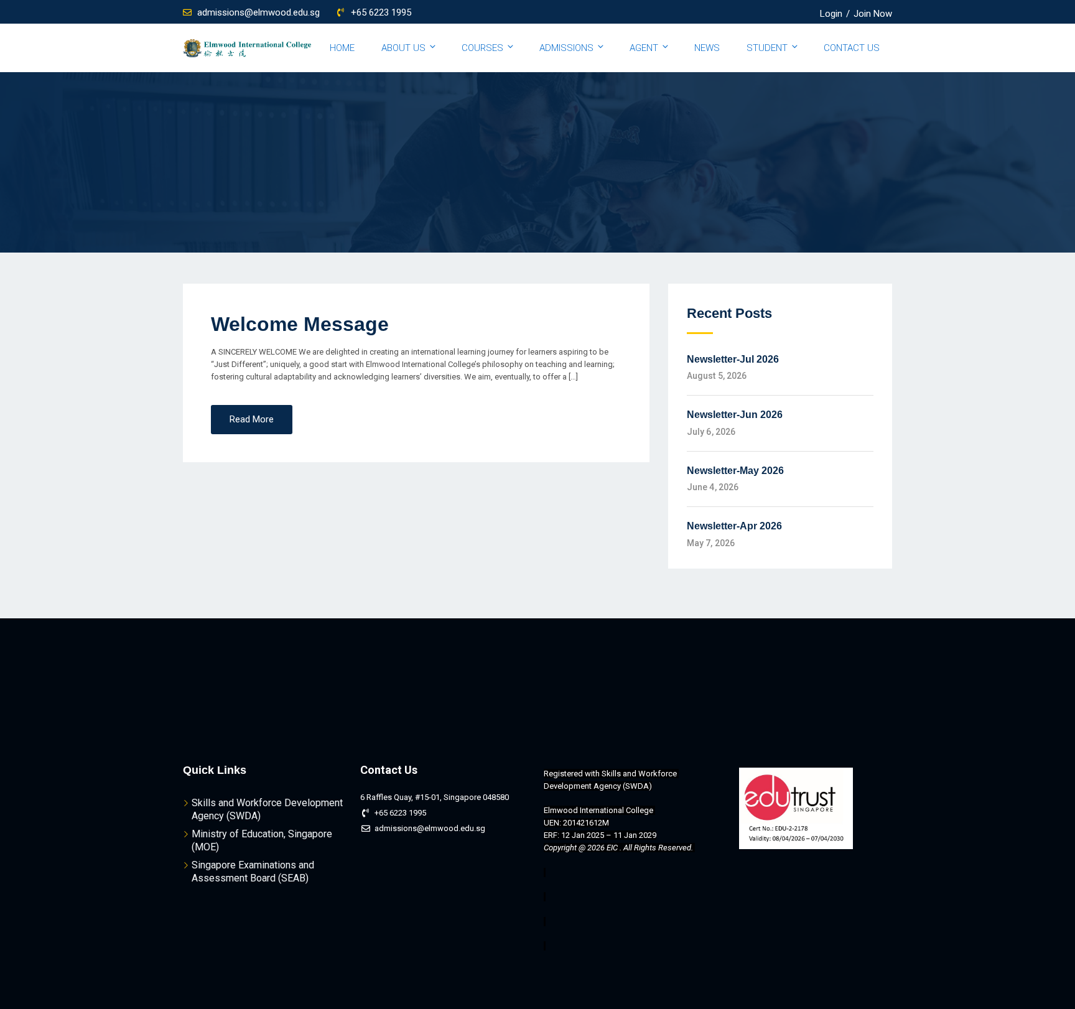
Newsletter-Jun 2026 (735, 414)
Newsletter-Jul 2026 (733, 359)
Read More (252, 419)
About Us (403, 47)
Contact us (852, 47)
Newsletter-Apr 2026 (734, 526)
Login (831, 13)
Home (342, 47)
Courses (482, 47)
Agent (644, 47)
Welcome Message (300, 324)
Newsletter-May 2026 (735, 470)
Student (767, 47)
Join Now (873, 13)
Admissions (566, 47)
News (707, 47)
